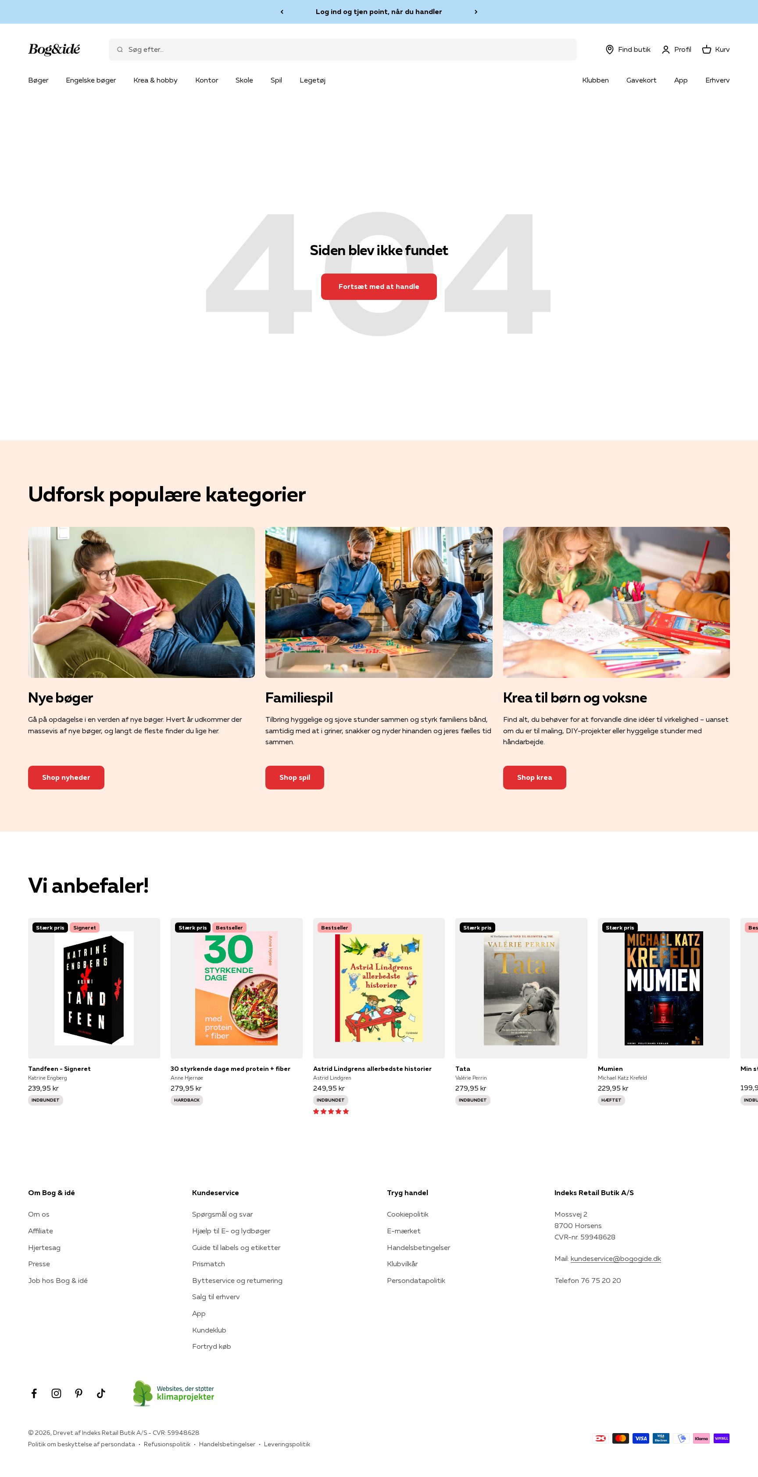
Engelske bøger (91, 80)
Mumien (610, 1069)
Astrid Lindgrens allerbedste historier (372, 1069)
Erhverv (717, 80)
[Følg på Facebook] (34, 1393)
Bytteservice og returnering (237, 1280)
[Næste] (476, 12)
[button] (331, 1110)
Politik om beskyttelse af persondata (81, 1444)
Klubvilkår (402, 1263)
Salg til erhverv (216, 1296)
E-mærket (404, 1230)
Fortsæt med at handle (379, 286)
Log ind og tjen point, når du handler (379, 11)
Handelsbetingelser (418, 1247)
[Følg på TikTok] (101, 1393)
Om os (39, 1214)
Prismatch (208, 1263)
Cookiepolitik (408, 1214)
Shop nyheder (66, 777)
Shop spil (294, 777)
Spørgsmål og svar (222, 1214)
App (681, 80)
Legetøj (312, 80)
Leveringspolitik (287, 1444)
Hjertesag (44, 1247)
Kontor (206, 80)
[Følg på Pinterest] (79, 1393)
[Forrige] (281, 12)
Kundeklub (209, 1330)
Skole (244, 80)
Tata (462, 1069)
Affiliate (40, 1230)
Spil (276, 80)
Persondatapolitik (416, 1280)
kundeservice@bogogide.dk (616, 1258)
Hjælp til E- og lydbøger (231, 1230)
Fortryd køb (211, 1346)
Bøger (38, 80)
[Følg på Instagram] (56, 1393)
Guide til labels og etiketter (236, 1247)
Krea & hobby (155, 80)
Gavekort (641, 80)
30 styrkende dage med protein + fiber (230, 1069)
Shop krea (534, 777)
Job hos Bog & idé (58, 1280)
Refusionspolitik (167, 1444)
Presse (39, 1263)
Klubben (595, 80)
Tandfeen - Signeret (59, 1069)
